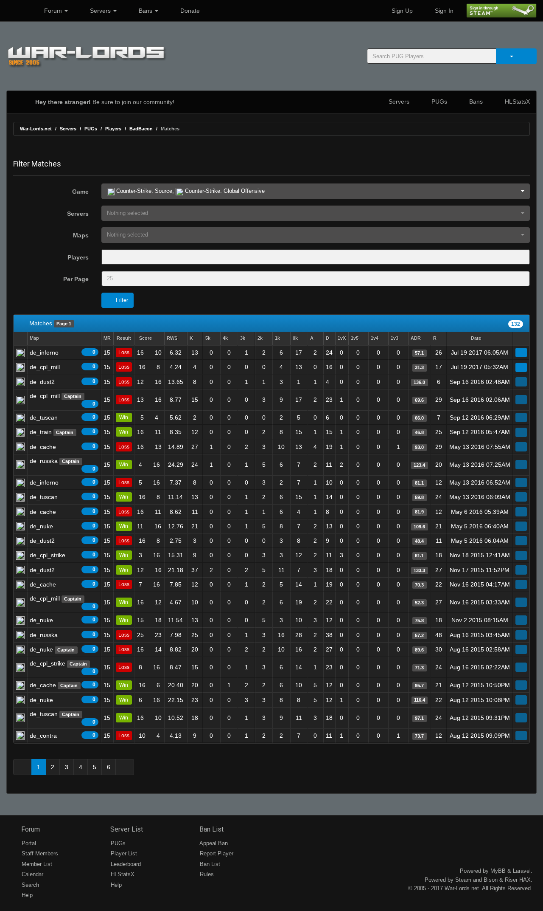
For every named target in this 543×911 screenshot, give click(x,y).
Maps (81, 235)
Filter (121, 300)
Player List (123, 853)
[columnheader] (64, 338)
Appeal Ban (213, 843)
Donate (189, 10)
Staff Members (39, 853)
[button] (315, 191)
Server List (126, 829)
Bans (145, 10)
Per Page (76, 279)
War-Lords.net (36, 128)
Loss (123, 352)
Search (29, 885)
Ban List (211, 829)
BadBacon (141, 128)
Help (26, 895)
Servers (100, 10)
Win (123, 417)
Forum (53, 10)
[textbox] (115, 257)
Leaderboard (125, 864)
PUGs (438, 101)
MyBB (498, 871)
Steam (463, 880)
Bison (491, 880)
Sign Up (401, 10)
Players (113, 128)
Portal (28, 843)
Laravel (522, 871)
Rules (206, 874)
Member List (36, 864)
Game (80, 191)
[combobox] (315, 257)
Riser (511, 880)
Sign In (443, 10)
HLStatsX (516, 101)
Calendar (31, 874)
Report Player (215, 853)
